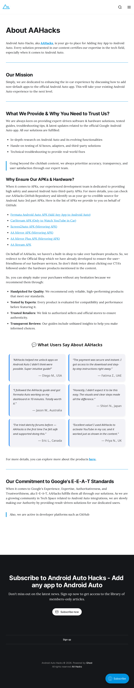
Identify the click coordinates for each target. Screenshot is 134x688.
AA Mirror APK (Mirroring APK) (31, 232)
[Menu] (129, 7)
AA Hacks (77, 666)
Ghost (89, 662)
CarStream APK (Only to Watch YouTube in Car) (43, 220)
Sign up (67, 639)
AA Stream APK (20, 245)
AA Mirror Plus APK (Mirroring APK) (35, 238)
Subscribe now (69, 611)
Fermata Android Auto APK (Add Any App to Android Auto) (50, 215)
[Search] (120, 7)
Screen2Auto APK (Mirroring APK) (33, 226)
